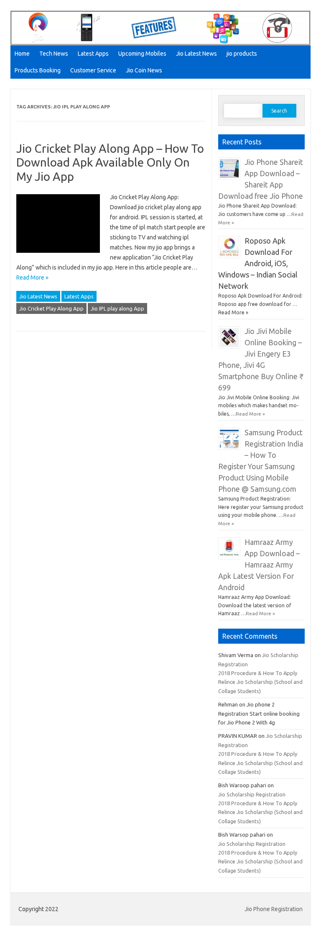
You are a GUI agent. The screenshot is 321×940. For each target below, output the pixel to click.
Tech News (53, 53)
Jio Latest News (196, 53)
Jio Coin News (144, 70)
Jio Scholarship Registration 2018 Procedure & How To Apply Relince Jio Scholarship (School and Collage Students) (260, 673)
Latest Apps (93, 53)
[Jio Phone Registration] (160, 43)
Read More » (32, 277)
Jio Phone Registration (274, 909)
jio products (242, 53)
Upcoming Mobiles (142, 53)
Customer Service (93, 70)
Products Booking (38, 70)
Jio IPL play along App (117, 308)
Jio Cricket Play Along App (51, 308)
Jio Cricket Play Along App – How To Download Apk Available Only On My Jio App (110, 162)
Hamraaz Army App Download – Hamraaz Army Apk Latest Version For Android (259, 564)
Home (22, 53)
